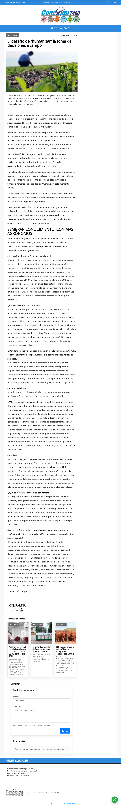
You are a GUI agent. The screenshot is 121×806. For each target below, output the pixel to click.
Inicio (54, 28)
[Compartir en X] (17, 610)
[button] (104, 2)
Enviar (65, 731)
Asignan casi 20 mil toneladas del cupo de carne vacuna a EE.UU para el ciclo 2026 (17, 651)
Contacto (65, 28)
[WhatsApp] (109, 2)
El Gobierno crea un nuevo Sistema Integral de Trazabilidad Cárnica (65, 650)
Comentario (17, 706)
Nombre (16, 696)
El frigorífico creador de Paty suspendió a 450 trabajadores (41, 649)
